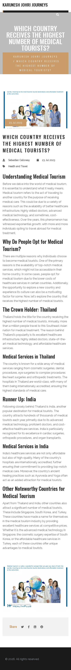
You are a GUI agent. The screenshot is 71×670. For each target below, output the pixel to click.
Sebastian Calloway (19, 160)
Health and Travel (18, 166)
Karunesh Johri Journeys (25, 5)
